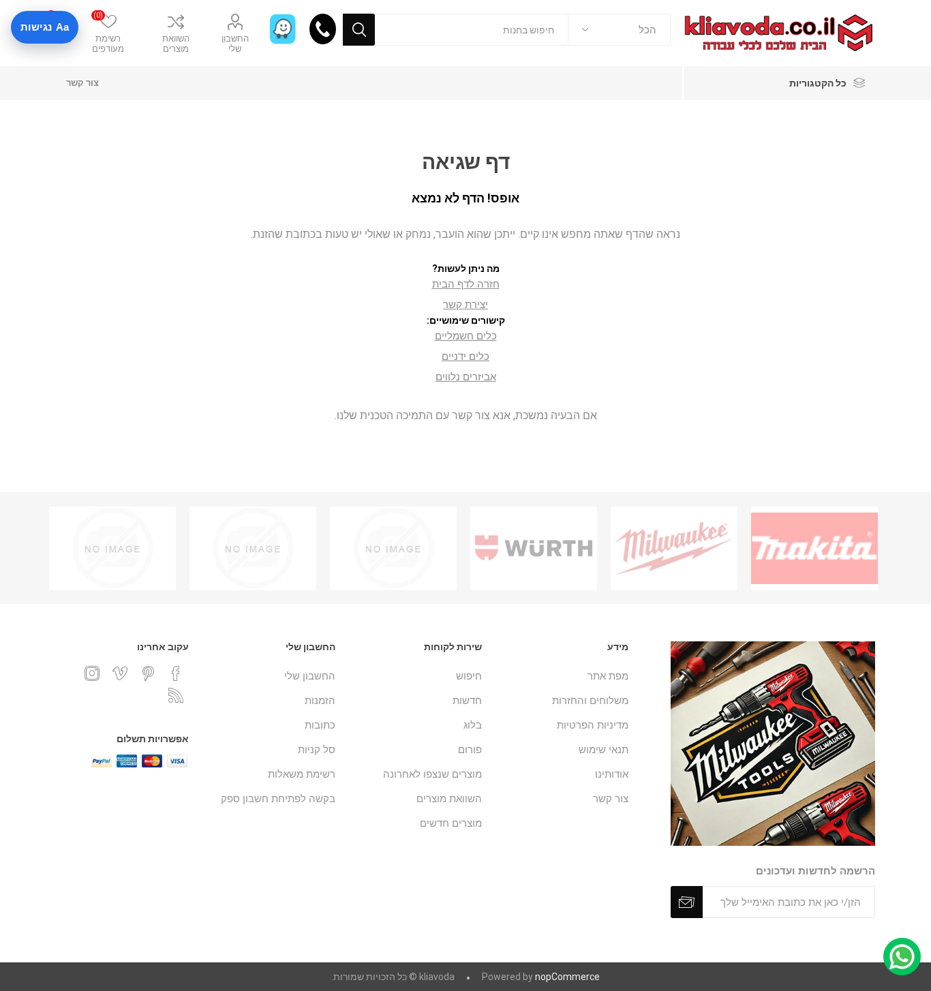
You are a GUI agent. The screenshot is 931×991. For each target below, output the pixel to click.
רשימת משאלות (301, 774)
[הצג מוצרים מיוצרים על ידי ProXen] (393, 548)
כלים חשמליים (466, 336)
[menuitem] (561, 676)
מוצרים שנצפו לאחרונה (432, 774)
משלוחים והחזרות (590, 701)
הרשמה (687, 902)
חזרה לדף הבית (466, 284)
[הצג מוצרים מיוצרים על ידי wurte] (533, 548)
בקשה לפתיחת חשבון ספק (278, 799)
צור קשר (82, 83)
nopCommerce (567, 976)
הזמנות (320, 701)
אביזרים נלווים (466, 377)
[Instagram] (92, 673)
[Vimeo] (120, 673)
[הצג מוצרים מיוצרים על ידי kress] (112, 548)
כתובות (320, 725)
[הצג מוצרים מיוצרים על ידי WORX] (252, 548)
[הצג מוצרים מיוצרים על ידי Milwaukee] (674, 548)
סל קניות (316, 750)
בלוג (472, 725)
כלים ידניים (465, 356)
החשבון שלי (235, 43)
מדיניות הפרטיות (592, 725)
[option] (814, 548)
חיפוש (359, 30)
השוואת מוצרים (175, 43)
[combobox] (471, 30)
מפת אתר (607, 676)
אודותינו (611, 774)
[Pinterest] (148, 673)
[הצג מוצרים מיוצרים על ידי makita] (814, 548)
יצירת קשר (465, 305)
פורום (470, 750)
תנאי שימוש (603, 750)
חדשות (467, 701)
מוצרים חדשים (451, 823)
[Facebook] (176, 673)
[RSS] (176, 695)
